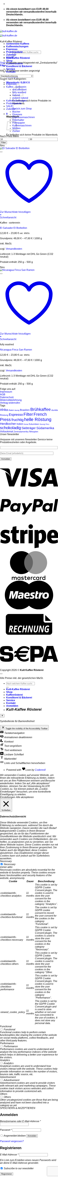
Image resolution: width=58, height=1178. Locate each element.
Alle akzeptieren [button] (25, 797)
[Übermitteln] (7, 687)
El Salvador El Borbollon (13, 228)
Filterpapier (18, 122)
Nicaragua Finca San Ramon (16, 349)
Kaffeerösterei (14, 694)
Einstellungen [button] (7, 797)
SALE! (10, 57)
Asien (11, 410)
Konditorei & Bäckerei (19, 66)
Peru (47, 424)
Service (10, 69)
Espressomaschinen (23, 117)
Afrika (4, 409)
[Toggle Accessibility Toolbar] (2, 715)
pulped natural (20, 98)
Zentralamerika (21, 431)
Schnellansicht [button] (8, 217)
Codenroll (40, 770)
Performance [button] (7, 1043)
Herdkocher (8, 423)
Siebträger (28, 428)
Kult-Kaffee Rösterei (18, 58)
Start (2, 62)
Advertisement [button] (8, 1077)
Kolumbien (34, 424)
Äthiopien (33, 431)
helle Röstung (37, 419)
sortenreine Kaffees (17, 43)
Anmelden (32, 1136)
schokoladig (10, 428)
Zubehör (11, 54)
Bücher (16, 111)
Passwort (6, 1130)
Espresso (11, 49)
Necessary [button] (6, 861)
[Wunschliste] (1, 151)
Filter (3, 142)
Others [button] (3, 1094)
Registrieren (6, 1174)
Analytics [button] (5, 1060)
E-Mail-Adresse (9, 1154)
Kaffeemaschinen (22, 125)
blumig (17, 410)
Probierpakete (14, 52)
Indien (20, 424)
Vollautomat (6, 431)
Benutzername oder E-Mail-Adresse (20, 1121)
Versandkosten (14, 248)
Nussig (42, 424)
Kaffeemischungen (17, 46)
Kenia (26, 424)
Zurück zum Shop (22, 108)
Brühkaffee (40, 409)
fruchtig (17, 420)
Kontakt (10, 703)
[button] (18, 82)
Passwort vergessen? (12, 1141)
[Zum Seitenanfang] (1, 673)
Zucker (16, 131)
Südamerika (45, 428)
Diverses (17, 114)
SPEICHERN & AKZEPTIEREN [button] (17, 1108)
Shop (9, 60)
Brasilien (25, 410)
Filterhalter (18, 120)
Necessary (9, 864)
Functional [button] (6, 1026)
